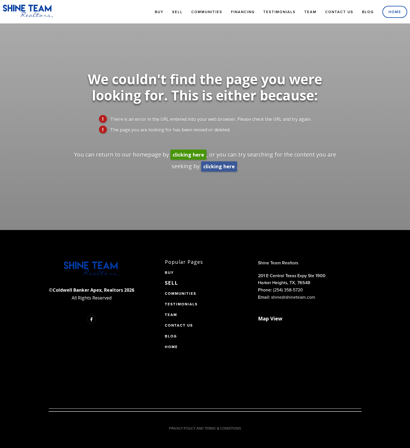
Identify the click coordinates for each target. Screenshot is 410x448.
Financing (243, 12)
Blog (368, 12)
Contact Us (339, 12)
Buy (159, 12)
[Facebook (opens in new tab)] (91, 319)
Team (310, 12)
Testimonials (279, 12)
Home (395, 12)
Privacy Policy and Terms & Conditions (205, 428)
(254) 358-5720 (288, 290)
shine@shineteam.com (293, 297)
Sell (177, 12)
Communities (206, 12)
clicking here (188, 154)
